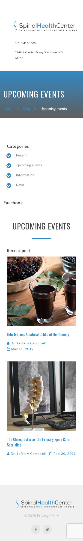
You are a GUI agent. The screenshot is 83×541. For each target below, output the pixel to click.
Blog (26, 109)
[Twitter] (47, 529)
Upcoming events (29, 165)
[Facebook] (35, 529)
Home (7, 109)
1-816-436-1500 (25, 43)
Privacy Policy (48, 515)
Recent (21, 155)
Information (25, 175)
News (20, 185)
